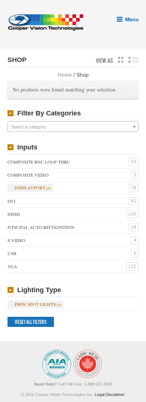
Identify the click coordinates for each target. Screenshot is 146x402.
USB (11, 253)
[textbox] (73, 127)
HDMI (13, 214)
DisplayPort (30, 188)
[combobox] (73, 126)
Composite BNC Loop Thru (38, 162)
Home (65, 75)
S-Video (16, 240)
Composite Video (28, 175)
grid (121, 60)
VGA (12, 266)
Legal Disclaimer (109, 394)
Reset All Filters (30, 322)
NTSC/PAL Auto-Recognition (40, 227)
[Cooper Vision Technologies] (45, 22)
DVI (11, 201)
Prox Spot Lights (35, 304)
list (133, 60)
